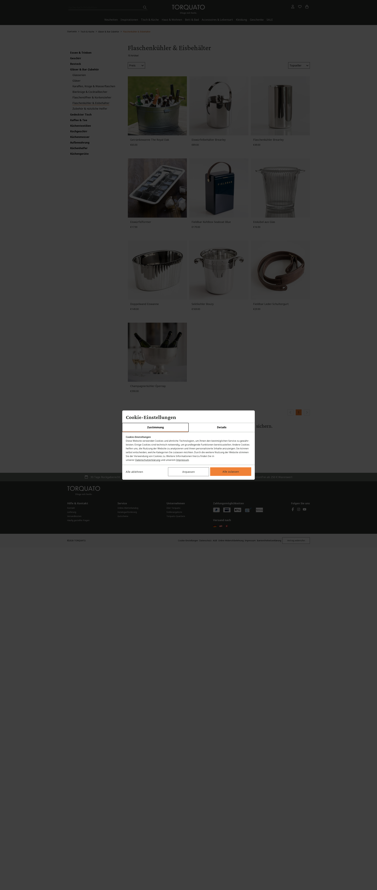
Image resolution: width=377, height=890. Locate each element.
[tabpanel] (188, 448)
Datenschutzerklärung (147, 460)
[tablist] (188, 427)
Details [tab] (221, 427)
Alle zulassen (231, 471)
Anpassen (188, 472)
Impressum (182, 460)
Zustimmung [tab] (155, 427)
